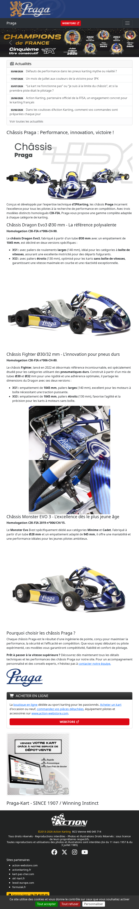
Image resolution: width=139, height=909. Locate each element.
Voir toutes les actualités (26, 121)
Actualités (23, 63)
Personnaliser (93, 904)
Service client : (29, 895)
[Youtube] (84, 853)
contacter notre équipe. (95, 664)
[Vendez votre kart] (38, 764)
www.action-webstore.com (49, 713)
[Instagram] (74, 853)
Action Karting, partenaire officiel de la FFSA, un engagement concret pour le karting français (68, 100)
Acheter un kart (110, 705)
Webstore (69, 23)
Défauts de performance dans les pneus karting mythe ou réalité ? (64, 71)
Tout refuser (70, 904)
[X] (64, 853)
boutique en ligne (25, 705)
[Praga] (38, 9)
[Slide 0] (66, 52)
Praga (11, 23)
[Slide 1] (72, 52)
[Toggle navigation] (127, 23)
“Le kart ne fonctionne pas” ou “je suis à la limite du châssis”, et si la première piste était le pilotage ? (64, 88)
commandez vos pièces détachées (60, 709)
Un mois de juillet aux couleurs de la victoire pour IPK (55, 79)
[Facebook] (54, 853)
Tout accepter (46, 904)
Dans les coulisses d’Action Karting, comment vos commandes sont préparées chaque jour (64, 112)
